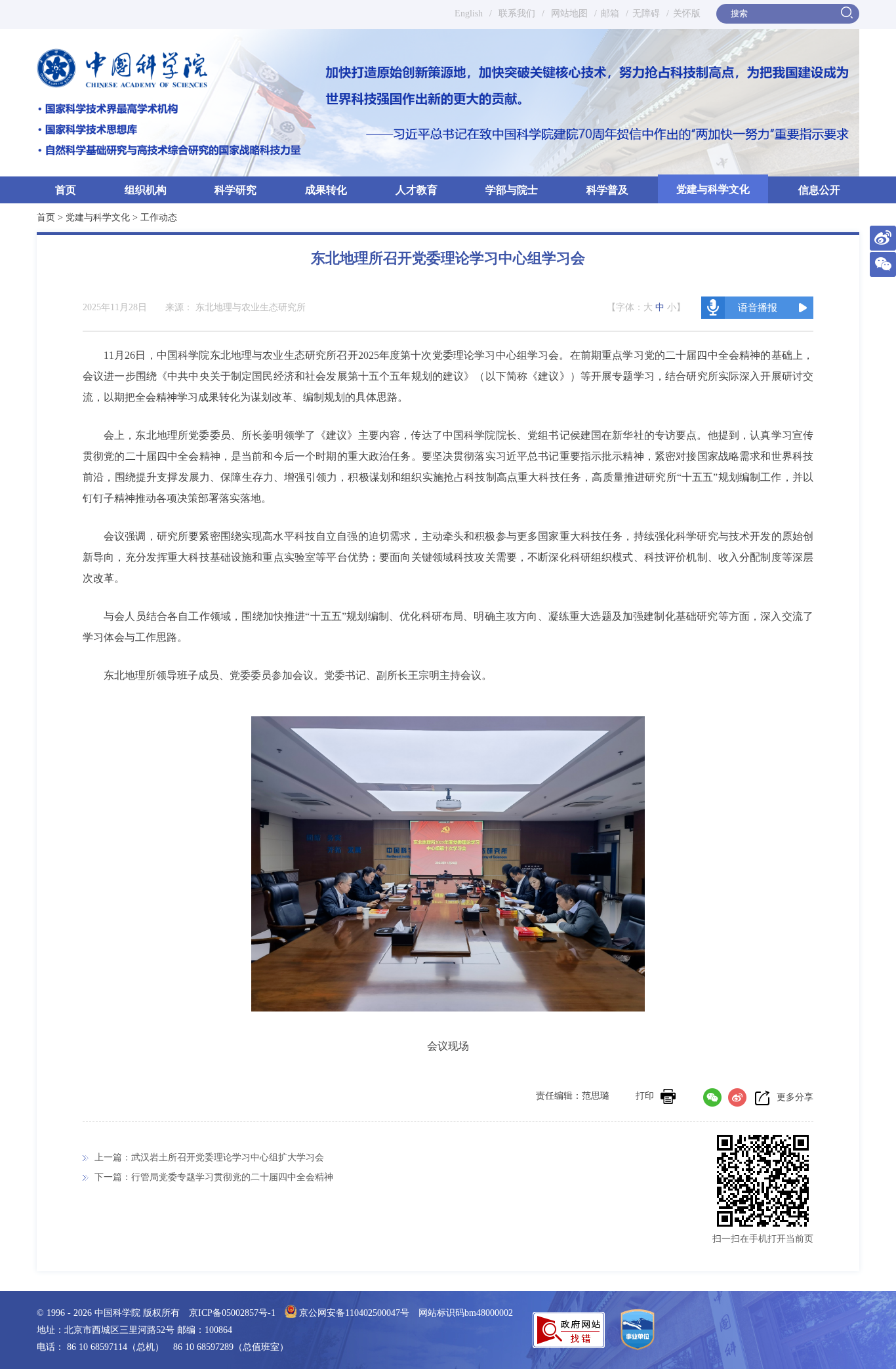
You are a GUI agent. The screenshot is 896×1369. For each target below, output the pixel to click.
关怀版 (687, 13)
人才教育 (417, 189)
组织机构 (146, 189)
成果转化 (326, 189)
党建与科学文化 (713, 189)
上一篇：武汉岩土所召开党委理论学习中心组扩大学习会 (209, 1157)
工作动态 (158, 217)
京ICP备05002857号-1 (232, 1313)
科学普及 (607, 189)
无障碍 (646, 13)
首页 (65, 189)
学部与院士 (511, 189)
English (469, 13)
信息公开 (819, 189)
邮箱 (610, 13)
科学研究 (235, 189)
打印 (645, 1096)
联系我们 (517, 13)
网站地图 (568, 13)
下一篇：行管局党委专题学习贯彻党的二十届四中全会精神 (213, 1177)
